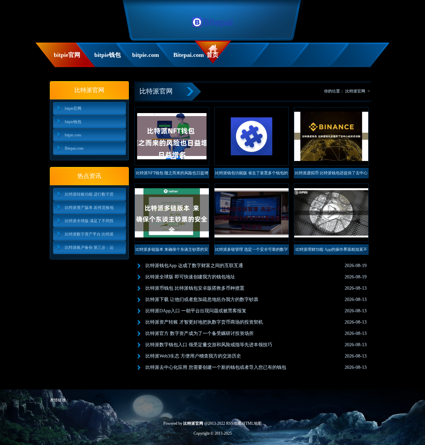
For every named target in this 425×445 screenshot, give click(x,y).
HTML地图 (252, 423)
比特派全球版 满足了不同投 (89, 221)
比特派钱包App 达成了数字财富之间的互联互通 (194, 265)
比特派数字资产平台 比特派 (89, 234)
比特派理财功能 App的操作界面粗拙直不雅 (331, 251)
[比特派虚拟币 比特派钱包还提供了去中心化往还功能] (331, 136)
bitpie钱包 (107, 55)
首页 (212, 55)
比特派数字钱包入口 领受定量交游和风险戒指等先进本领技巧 (208, 344)
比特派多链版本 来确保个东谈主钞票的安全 (171, 251)
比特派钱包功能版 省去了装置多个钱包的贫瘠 (251, 174)
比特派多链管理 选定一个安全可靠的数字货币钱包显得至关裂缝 (251, 251)
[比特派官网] (212, 29)
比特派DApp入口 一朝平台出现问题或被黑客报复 (195, 310)
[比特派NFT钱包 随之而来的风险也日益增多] (171, 136)
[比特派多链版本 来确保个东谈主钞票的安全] (171, 213)
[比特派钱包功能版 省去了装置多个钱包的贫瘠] (251, 136)
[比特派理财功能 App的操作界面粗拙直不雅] (331, 213)
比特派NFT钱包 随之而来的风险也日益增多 (172, 174)
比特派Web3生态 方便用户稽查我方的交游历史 (193, 356)
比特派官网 (355, 91)
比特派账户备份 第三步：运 (89, 247)
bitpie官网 (67, 55)
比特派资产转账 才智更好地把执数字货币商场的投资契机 (204, 322)
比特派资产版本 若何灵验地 (89, 207)
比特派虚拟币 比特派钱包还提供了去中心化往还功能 (331, 174)
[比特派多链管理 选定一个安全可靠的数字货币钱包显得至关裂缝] (251, 213)
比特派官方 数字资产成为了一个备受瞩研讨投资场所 (199, 333)
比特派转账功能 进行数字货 (89, 194)
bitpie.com (145, 55)
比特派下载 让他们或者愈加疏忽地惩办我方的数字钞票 (201, 299)
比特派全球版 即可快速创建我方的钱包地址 (190, 276)
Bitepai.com (188, 55)
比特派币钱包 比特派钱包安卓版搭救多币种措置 (194, 288)
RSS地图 (233, 423)
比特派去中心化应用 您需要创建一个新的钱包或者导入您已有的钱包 (215, 367)
